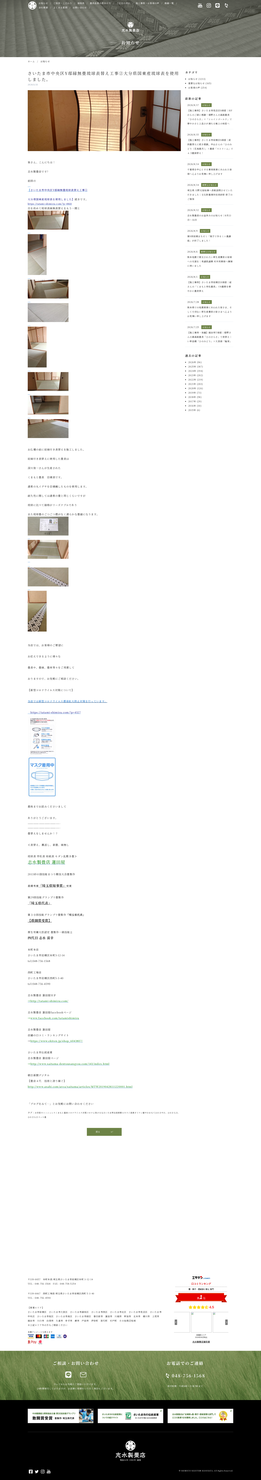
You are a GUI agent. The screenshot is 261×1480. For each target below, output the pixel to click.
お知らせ (43, 3)
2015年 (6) (194, 410)
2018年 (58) (195, 397)
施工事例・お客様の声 (147, 3)
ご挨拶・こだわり (62, 3)
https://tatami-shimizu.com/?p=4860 (50, 203)
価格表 (81, 3)
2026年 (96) (195, 362)
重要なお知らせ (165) (200, 83)
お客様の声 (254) (197, 87)
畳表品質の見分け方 (100, 3)
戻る (98, 1131)
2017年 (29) (195, 401)
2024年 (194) (195, 370)
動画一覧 (169, 3)
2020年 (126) (195, 388)
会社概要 (43, 7)
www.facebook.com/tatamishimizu (54, 1018)
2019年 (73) (195, 392)
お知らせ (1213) (197, 79)
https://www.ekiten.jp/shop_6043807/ (56, 1041)
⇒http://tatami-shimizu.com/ (48, 1001)
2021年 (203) (195, 384)
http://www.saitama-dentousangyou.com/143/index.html (69, 1063)
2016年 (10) (195, 405)
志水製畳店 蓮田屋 (46, 862)
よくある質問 (60, 7)
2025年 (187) (195, 366)
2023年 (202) (195, 375)
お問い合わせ (80, 7)
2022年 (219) (195, 379)
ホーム (31, 61)
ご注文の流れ (123, 3)
